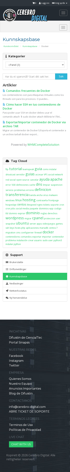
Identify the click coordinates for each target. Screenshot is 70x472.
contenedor (58, 236)
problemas (19, 190)
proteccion (49, 218)
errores (30, 190)
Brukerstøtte (15, 262)
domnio (13, 213)
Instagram (16, 360)
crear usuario (35, 240)
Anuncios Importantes (25, 388)
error (8, 184)
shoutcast (10, 174)
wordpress (15, 217)
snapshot (10, 223)
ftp (7, 169)
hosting (29, 199)
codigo (57, 208)
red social (11, 179)
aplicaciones (32, 227)
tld (7, 213)
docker (48, 232)
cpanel (37, 217)
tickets (46, 204)
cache (32, 184)
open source (22, 179)
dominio (33, 212)
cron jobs (10, 208)
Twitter (14, 365)
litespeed (31, 204)
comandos (26, 236)
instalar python (13, 244)
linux (18, 200)
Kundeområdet (11, 46)
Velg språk (60, 3)
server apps (36, 223)
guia (38, 168)
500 (13, 184)
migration (10, 232)
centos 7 (53, 227)
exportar (36, 236)
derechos (52, 213)
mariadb (43, 227)
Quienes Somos (20, 379)
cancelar (34, 179)
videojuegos (49, 223)
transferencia (17, 194)
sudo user (48, 240)
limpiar (46, 184)
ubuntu (22, 223)
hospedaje (11, 204)
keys (12, 227)
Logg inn (45, 3)
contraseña (42, 200)
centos (21, 204)
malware (53, 195)
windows (10, 200)
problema (11, 240)
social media (22, 208)
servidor (20, 174)
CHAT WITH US (21, 444)
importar (46, 236)
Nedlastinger (15, 283)
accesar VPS (41, 174)
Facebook (16, 356)
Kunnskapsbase (30, 46)
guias (30, 174)
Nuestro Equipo (20, 383)
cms (18, 232)
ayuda (44, 179)
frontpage (53, 200)
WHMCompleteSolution (43, 145)
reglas (44, 213)
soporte (54, 204)
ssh (7, 227)
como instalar (50, 169)
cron (61, 204)
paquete (34, 208)
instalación (22, 240)
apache (56, 179)
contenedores (13, 236)
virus (45, 195)
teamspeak (28, 169)
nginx (40, 204)
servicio (9, 190)
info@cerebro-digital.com (27, 407)
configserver (27, 232)
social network (55, 174)
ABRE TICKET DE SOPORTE (29, 411)
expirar (21, 213)
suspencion (56, 184)
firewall (38, 232)
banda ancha (36, 195)
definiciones (22, 184)
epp (51, 208)
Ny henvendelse (17, 297)
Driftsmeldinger (17, 269)
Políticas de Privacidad (25, 430)
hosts (17, 227)
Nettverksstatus (17, 290)
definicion (43, 189)
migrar (28, 218)
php (23, 227)
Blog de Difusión (21, 393)
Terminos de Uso (21, 425)
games (59, 223)
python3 (57, 240)
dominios (44, 208)
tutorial (15, 168)
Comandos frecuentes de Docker (27, 91)
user (58, 218)
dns (39, 184)
